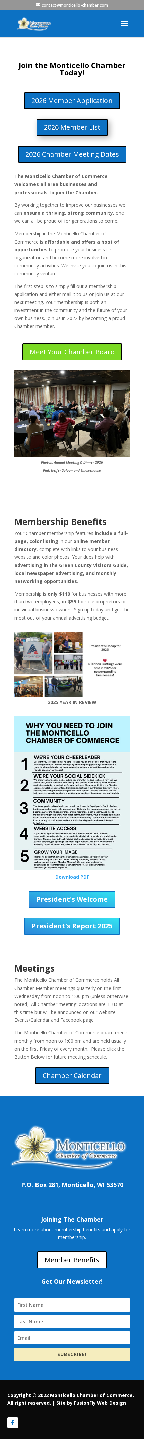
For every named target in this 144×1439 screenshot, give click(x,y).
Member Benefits (72, 1259)
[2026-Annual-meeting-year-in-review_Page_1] (72, 695)
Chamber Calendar (72, 1075)
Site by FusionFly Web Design (91, 1403)
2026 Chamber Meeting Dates (72, 154)
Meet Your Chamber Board (72, 351)
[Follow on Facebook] (12, 1422)
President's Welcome (72, 899)
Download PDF (72, 877)
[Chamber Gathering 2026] (72, 455)
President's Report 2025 (72, 925)
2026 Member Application (72, 100)
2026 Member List (72, 127)
